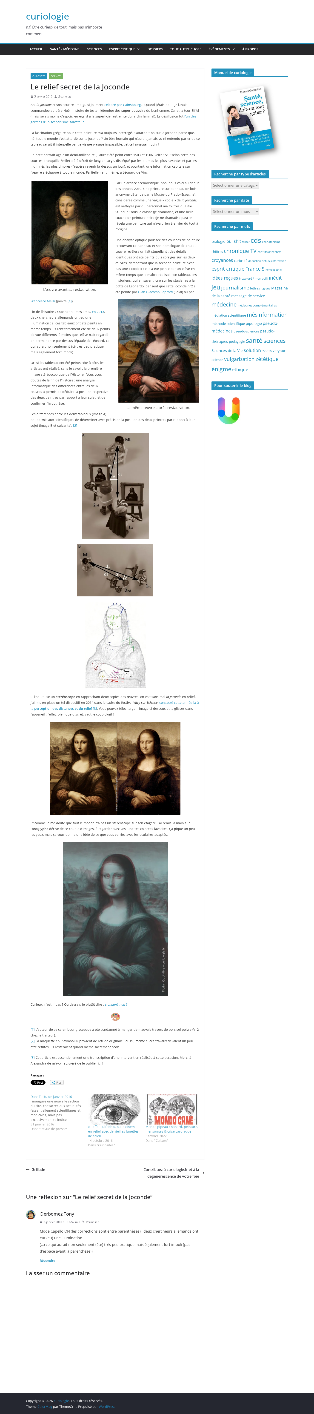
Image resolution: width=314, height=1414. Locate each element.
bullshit (233, 241)
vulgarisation (239, 358)
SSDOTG (267, 351)
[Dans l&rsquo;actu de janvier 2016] (59, 1112)
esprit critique (227, 268)
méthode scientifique (228, 323)
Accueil (36, 49)
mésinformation (267, 314)
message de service (248, 295)
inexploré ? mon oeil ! (253, 278)
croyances (222, 260)
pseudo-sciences (246, 331)
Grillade (38, 1169)
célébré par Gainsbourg (122, 105)
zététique (267, 359)
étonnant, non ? (116, 1004)
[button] (137, 49)
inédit (275, 278)
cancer (246, 241)
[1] (70, 301)
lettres (255, 288)
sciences (274, 340)
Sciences (94, 49)
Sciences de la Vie (227, 350)
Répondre (47, 1260)
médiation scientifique (228, 315)
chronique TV (240, 251)
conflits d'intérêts (269, 252)
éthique (240, 369)
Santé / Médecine (65, 49)
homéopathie (273, 269)
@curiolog (64, 96)
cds (256, 240)
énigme (221, 369)
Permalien (92, 1222)
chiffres (217, 251)
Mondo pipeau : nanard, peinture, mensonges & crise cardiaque (172, 1129)
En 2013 (98, 311)
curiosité (240, 260)
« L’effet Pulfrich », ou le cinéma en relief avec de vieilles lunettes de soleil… (113, 1131)
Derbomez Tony (57, 1214)
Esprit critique (122, 49)
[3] (95, 708)
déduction (254, 261)
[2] (75, 425)
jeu (215, 287)
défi (264, 261)
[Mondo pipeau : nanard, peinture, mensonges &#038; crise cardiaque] (172, 1109)
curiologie (47, 16)
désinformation (277, 261)
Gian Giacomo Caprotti (155, 292)
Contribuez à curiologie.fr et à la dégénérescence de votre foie (171, 1173)
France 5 (255, 269)
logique (265, 288)
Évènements (219, 49)
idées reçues (224, 278)
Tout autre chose (185, 49)
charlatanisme (271, 241)
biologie (218, 241)
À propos (250, 49)
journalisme (235, 287)
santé (254, 340)
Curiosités (38, 76)
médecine (224, 304)
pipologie (254, 323)
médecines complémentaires (257, 305)
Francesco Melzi (43, 301)
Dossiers (155, 49)
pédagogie (237, 341)
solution (252, 350)
